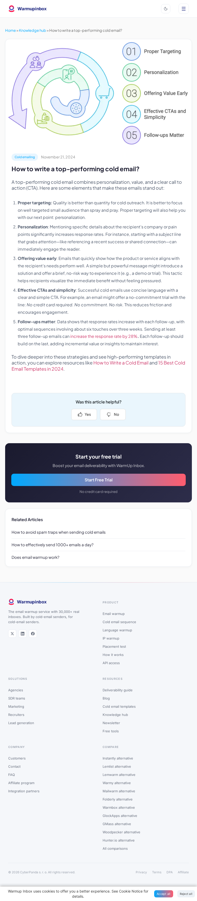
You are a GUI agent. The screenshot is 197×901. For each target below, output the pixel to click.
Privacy (141, 872)
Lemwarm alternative (119, 775)
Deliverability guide (118, 690)
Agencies (15, 690)
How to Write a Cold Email (121, 363)
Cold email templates (119, 706)
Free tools (111, 731)
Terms (156, 872)
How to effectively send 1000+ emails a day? (53, 544)
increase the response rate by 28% (103, 336)
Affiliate (183, 872)
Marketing (16, 706)
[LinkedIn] (22, 634)
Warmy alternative (117, 783)
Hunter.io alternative (119, 840)
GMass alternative (117, 824)
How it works (113, 655)
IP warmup (111, 638)
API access (111, 663)
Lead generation (21, 723)
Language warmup (117, 630)
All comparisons (115, 848)
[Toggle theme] (165, 8)
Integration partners (24, 791)
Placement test (114, 646)
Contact (14, 766)
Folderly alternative (118, 799)
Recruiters (16, 715)
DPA (169, 872)
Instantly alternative (118, 758)
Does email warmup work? (36, 557)
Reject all (186, 894)
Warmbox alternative (119, 807)
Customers (17, 758)
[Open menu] (184, 9)
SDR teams (16, 698)
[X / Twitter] (12, 634)
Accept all (164, 894)
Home (10, 30)
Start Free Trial (99, 479)
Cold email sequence (119, 622)
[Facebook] (33, 634)
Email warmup (114, 614)
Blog (106, 698)
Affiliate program (21, 783)
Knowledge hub (32, 30)
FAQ (11, 775)
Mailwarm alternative (119, 791)
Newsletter (111, 723)
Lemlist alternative (117, 766)
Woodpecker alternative (121, 832)
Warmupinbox (32, 8)
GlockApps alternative (120, 816)
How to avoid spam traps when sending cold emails (59, 532)
